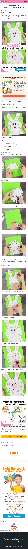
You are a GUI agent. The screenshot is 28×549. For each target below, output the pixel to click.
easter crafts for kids (8, 445)
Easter (11, 442)
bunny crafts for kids (12, 443)
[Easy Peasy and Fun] (4, 1)
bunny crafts (5, 443)
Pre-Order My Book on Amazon (14, 95)
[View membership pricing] (14, 413)
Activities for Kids (6, 442)
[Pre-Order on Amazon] (7, 87)
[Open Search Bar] (23, 1)
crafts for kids (20, 443)
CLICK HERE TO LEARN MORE (14, 436)
